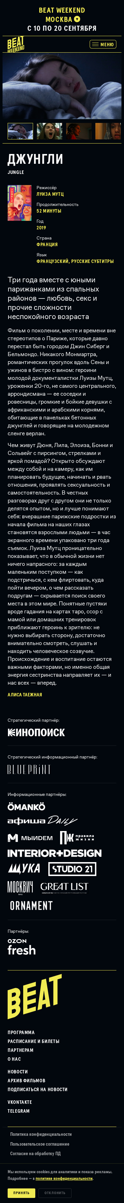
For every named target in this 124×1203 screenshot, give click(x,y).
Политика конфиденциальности (41, 1134)
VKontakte (20, 1102)
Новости (18, 1071)
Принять (21, 1193)
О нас (14, 1059)
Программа (21, 1032)
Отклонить (55, 1193)
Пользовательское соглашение (39, 1144)
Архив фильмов (26, 1080)
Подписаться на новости (38, 1089)
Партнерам (21, 1050)
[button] (51, 131)
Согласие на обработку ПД (35, 1153)
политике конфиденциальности (64, 1178)
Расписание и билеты (33, 1041)
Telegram (19, 1111)
